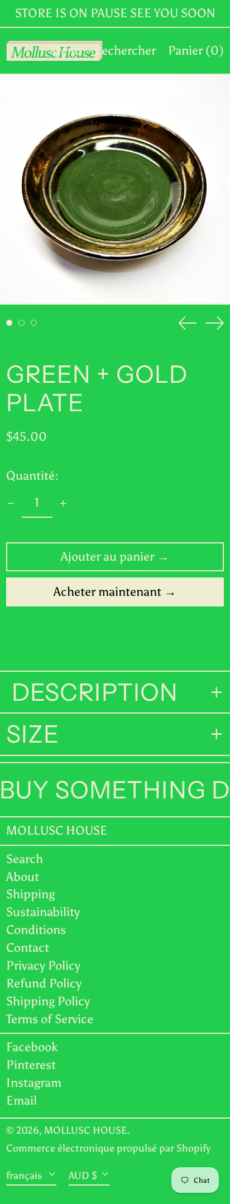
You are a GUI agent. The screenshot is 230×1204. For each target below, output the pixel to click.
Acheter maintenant (107, 591)
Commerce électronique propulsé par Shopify (108, 1148)
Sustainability (43, 911)
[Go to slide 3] (34, 323)
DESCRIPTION (92, 692)
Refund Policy (44, 983)
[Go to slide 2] (21, 323)
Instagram (33, 1083)
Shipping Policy (48, 1001)
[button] (125, 50)
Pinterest (31, 1065)
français (25, 1175)
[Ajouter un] (63, 503)
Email (21, 1101)
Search (24, 858)
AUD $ (83, 1175)
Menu (66, 50)
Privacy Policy (43, 965)
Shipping (30, 894)
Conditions (36, 929)
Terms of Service (49, 1019)
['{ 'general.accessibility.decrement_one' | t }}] (11, 503)
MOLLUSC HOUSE (56, 830)
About (22, 876)
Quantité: (32, 475)
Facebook (32, 1047)
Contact (27, 947)
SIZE (32, 734)
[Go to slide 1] (9, 323)
